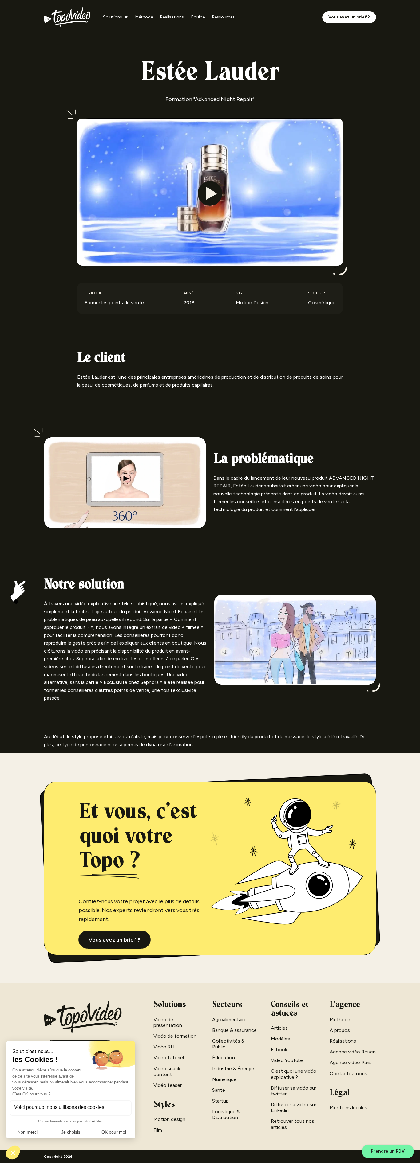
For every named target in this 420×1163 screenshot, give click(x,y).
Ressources (223, 17)
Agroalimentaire (229, 1019)
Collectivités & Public (228, 1044)
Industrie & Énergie (233, 1068)
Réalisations (172, 17)
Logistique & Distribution (226, 1114)
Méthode (144, 17)
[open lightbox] (210, 193)
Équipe (198, 17)
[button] (115, 17)
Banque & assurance (234, 1030)
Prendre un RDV (388, 1151)
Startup (220, 1101)
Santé (218, 1090)
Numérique (224, 1079)
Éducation (223, 1057)
